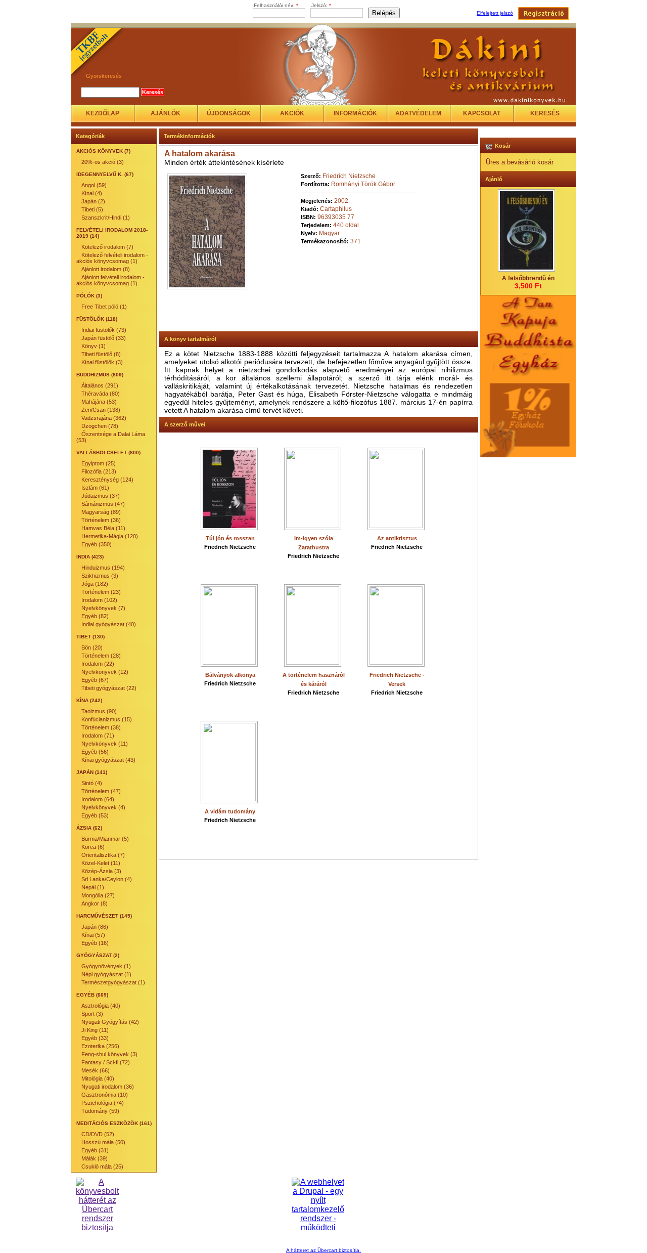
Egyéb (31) (95, 1150)
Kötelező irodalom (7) (107, 247)
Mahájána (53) (99, 402)
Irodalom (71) (97, 735)
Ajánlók (165, 113)
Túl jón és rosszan (230, 538)
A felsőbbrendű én (528, 278)
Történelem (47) (101, 791)
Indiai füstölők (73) (103, 330)
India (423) (90, 556)
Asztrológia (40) (100, 1006)
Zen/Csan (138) (100, 410)
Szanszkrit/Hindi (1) (105, 217)
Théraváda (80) (100, 394)
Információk (355, 113)
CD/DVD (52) (97, 1134)
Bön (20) (92, 647)
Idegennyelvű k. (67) (104, 174)
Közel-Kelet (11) (100, 863)
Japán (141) (91, 772)
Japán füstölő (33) (103, 338)
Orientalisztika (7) (103, 855)
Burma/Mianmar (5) (105, 839)
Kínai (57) (93, 935)
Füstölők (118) (96, 319)
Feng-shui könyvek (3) (109, 1054)
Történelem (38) (101, 727)
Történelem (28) (101, 656)
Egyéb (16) (95, 943)
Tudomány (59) (100, 1111)
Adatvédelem (418, 113)
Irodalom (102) (99, 600)
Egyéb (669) (92, 995)
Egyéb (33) (95, 1038)
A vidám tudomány (230, 811)
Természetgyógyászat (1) (113, 982)
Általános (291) (99, 385)
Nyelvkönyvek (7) (103, 608)
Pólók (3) (89, 295)
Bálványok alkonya (230, 675)
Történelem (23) (101, 592)
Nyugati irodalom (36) (107, 1087)
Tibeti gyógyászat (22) (108, 688)
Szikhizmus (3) (99, 576)
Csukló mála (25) (102, 1166)
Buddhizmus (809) (99, 374)
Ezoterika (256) (100, 1046)
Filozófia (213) (98, 471)
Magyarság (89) (101, 512)
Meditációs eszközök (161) (114, 1123)
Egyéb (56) (95, 752)
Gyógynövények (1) (106, 966)
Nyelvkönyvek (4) (103, 807)
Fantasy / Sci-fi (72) (105, 1062)
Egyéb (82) (95, 616)
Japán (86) (94, 927)
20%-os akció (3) (102, 162)
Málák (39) (94, 1158)
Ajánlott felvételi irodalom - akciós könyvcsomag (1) (110, 280)
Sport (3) (92, 1014)
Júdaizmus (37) (100, 496)
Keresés (545, 113)
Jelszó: (321, 5)
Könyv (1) (93, 346)
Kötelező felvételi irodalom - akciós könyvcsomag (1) (112, 258)
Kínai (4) (91, 193)
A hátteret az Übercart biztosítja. (323, 1250)
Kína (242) (89, 700)
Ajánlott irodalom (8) (105, 269)
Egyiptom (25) (98, 463)
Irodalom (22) (97, 664)
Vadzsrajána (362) (103, 418)
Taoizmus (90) (99, 711)
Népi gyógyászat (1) (106, 974)
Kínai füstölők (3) (102, 362)
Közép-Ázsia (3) (101, 871)
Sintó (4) (91, 783)
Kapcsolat (481, 113)
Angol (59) (94, 185)
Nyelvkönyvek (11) (104, 744)
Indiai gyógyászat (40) (108, 624)
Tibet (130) (90, 636)
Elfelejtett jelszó (495, 13)
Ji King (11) (95, 1030)
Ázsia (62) (89, 828)
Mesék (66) (95, 1070)
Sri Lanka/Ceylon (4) (106, 879)
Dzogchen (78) (99, 426)
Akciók (292, 113)
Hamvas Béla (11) (103, 528)
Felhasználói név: (276, 5)
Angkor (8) (94, 903)
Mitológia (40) (97, 1078)
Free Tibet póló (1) (104, 307)
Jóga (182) (94, 584)
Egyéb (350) (96, 544)
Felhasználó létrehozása (543, 13)
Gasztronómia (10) (104, 1095)
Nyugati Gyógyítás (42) (110, 1022)
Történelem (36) (101, 520)
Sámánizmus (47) (103, 504)
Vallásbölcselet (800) (108, 452)
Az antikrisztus (397, 538)
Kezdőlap (102, 113)
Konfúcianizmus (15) (106, 719)
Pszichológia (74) (102, 1103)
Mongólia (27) (98, 895)
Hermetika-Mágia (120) (109, 536)
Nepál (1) (92, 887)
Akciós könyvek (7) (103, 151)
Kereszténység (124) (107, 480)
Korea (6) (93, 847)
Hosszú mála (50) (103, 1142)
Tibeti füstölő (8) (101, 354)
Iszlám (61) (95, 488)
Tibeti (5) (92, 209)
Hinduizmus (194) (103, 568)
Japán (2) (93, 201)
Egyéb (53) (95, 815)
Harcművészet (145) (104, 916)
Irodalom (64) (97, 799)
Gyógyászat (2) (97, 955)
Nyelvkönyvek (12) (104, 672)
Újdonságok (229, 113)
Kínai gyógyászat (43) (108, 760)
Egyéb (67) (95, 680)
